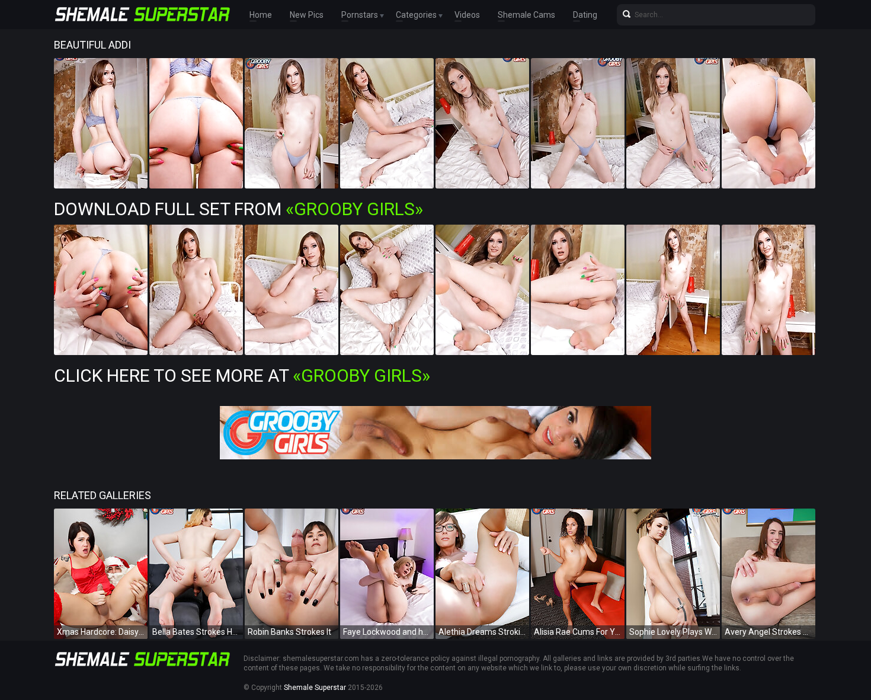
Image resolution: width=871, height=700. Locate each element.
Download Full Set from (238, 209)
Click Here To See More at (242, 375)
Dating (585, 15)
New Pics (307, 15)
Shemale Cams (526, 15)
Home (260, 15)
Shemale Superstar (315, 687)
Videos (467, 15)
